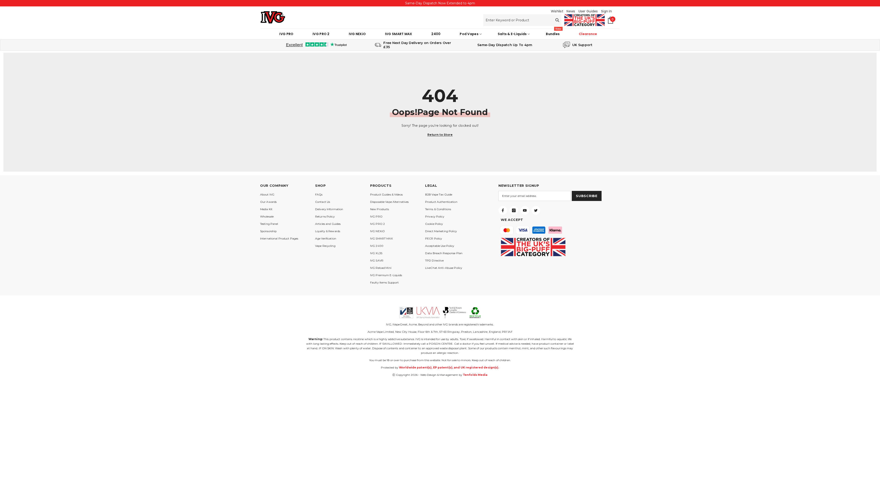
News (570, 11)
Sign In (606, 11)
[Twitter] (535, 210)
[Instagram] (513, 210)
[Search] (522, 20)
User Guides (588, 11)
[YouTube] (524, 210)
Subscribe (586, 196)
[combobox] (518, 20)
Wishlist (557, 11)
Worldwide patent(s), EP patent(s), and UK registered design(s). (449, 367)
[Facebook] (502, 210)
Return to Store (440, 134)
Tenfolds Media (475, 375)
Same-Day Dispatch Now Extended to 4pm (440, 3)
